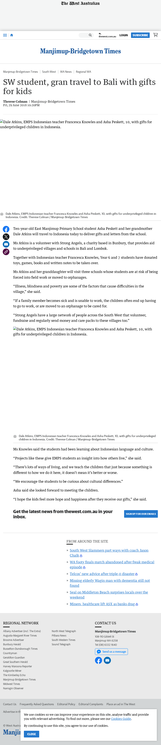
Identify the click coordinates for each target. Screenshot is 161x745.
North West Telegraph (64, 631)
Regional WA (83, 71)
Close (31, 734)
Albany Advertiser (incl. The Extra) (22, 631)
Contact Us (9, 704)
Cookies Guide (121, 718)
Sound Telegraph (61, 644)
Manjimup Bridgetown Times (19, 679)
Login (123, 35)
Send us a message (114, 651)
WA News (66, 71)
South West (49, 71)
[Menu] (5, 35)
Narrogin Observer (13, 688)
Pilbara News (59, 635)
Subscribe (140, 35)
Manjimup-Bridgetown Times (20, 71)
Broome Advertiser (13, 640)
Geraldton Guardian (14, 657)
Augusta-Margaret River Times (20, 635)
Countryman (10, 653)
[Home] (12, 35)
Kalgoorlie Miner (12, 670)
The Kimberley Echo (14, 675)
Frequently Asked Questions (37, 704)
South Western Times (63, 640)
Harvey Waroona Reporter (17, 666)
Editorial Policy (66, 704)
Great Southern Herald (15, 662)
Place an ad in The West (120, 704)
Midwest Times (11, 684)
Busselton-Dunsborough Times (20, 648)
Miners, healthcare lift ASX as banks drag (102, 604)
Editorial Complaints (91, 704)
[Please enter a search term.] (90, 35)
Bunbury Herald (12, 644)
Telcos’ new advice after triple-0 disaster (102, 574)
